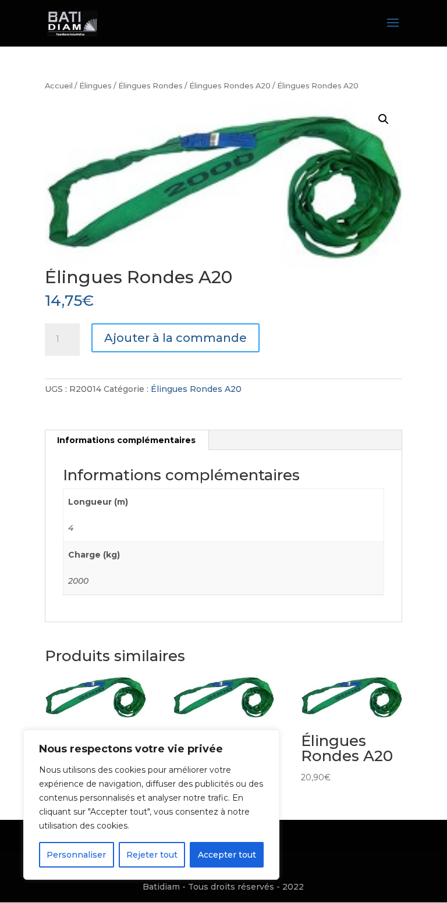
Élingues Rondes (150, 85)
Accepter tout (227, 855)
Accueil (59, 85)
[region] (151, 805)
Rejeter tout (152, 855)
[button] (383, 119)
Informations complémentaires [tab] (126, 440)
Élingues (95, 85)
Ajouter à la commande (175, 338)
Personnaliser (76, 855)
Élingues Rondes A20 (230, 85)
